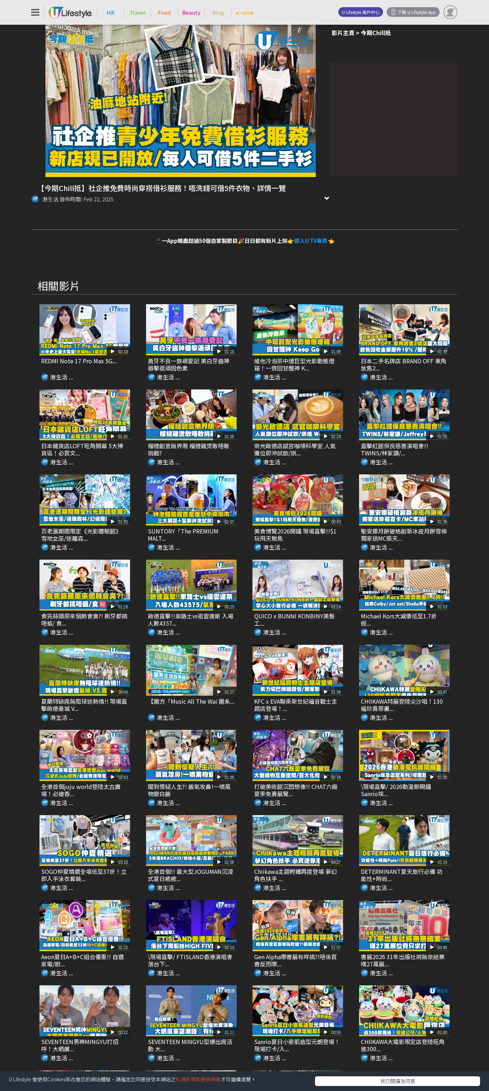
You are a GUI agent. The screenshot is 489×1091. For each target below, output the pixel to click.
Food (164, 12)
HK (111, 12)
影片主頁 (342, 32)
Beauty (191, 12)
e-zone (245, 12)
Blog (218, 12)
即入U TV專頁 (311, 240)
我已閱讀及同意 (397, 1081)
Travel (138, 12)
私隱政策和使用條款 (198, 1079)
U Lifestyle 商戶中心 (360, 12)
